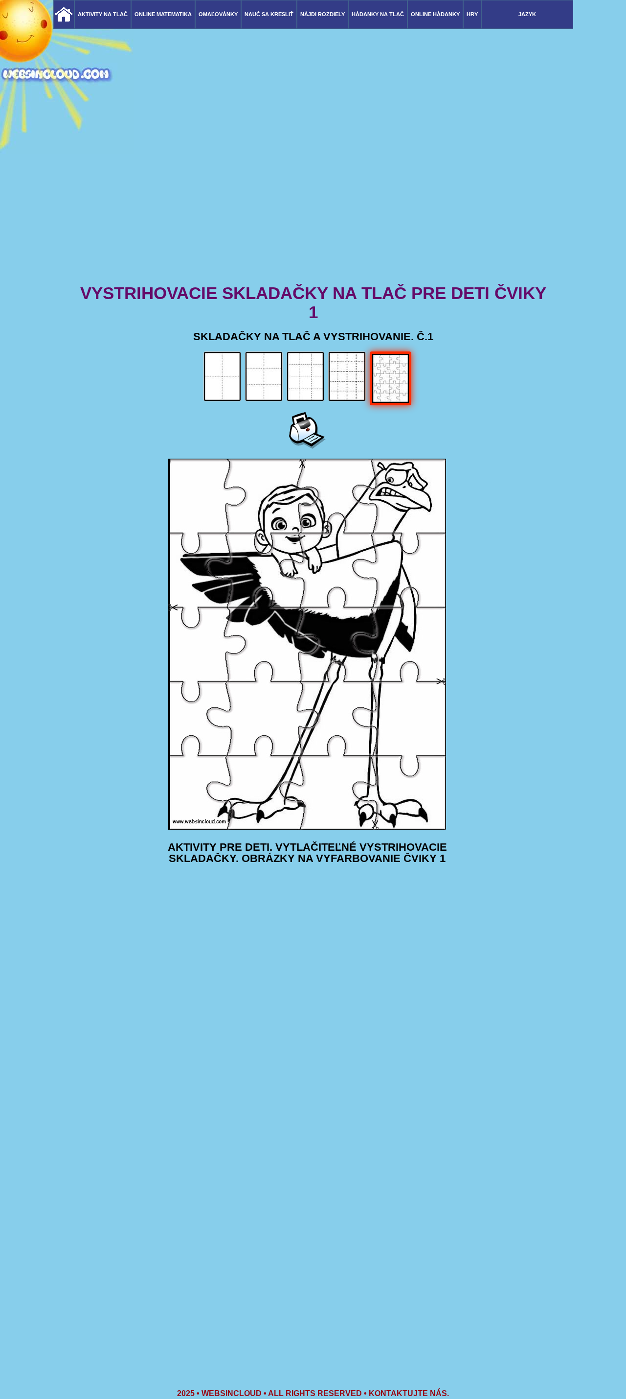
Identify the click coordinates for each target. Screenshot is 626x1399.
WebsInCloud (231, 1393)
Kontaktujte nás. (409, 1393)
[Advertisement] (313, 205)
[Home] (63, 14)
